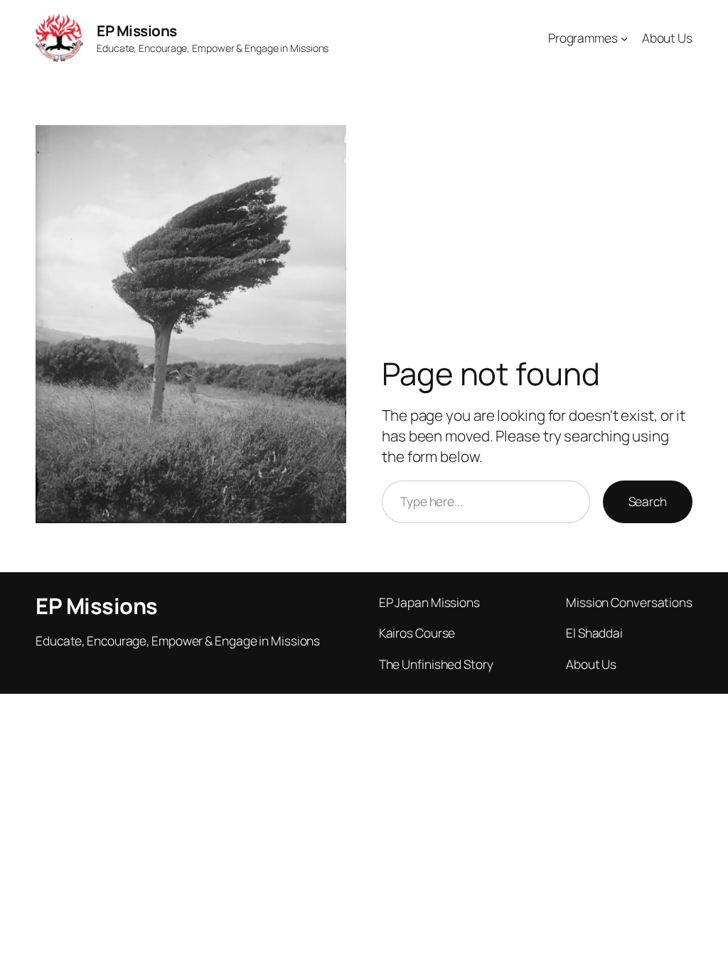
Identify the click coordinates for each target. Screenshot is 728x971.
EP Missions (137, 31)
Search (647, 501)
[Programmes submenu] (624, 37)
